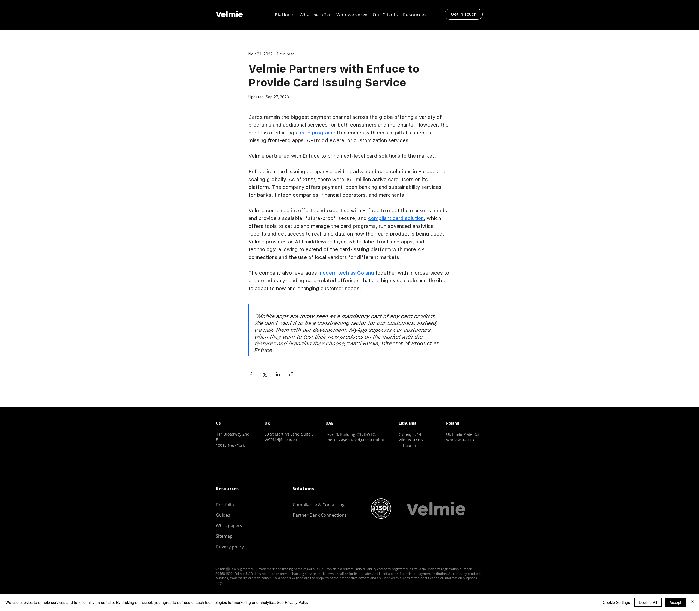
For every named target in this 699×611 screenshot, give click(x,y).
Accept (675, 602)
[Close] (692, 602)
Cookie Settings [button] (616, 602)
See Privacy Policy (293, 602)
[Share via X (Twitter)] (264, 374)
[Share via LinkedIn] (277, 374)
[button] (284, 15)
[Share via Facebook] (251, 374)
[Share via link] (291, 374)
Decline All (648, 602)
